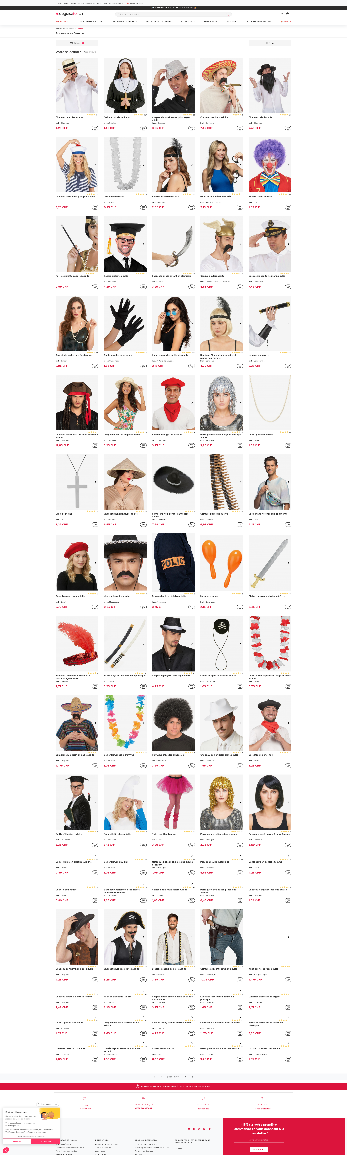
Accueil (59, 28)
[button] (282, 14)
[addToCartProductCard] (95, 128)
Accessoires (69, 28)
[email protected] (116, 3)
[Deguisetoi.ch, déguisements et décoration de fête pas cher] (69, 14)
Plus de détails (136, 3)
